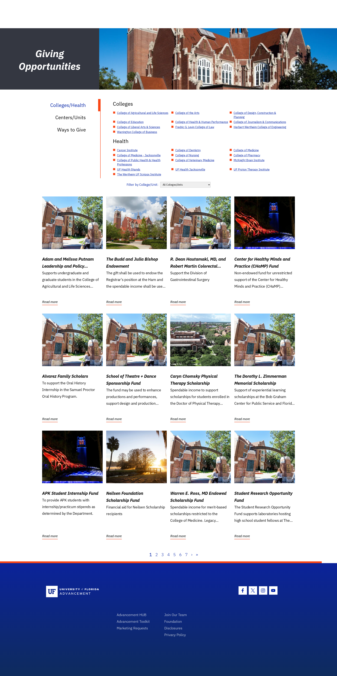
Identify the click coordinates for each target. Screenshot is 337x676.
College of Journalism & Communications (260, 122)
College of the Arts (187, 113)
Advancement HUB (131, 614)
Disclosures (173, 628)
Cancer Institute (127, 150)
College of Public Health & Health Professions (138, 162)
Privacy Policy (175, 634)
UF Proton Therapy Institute (252, 169)
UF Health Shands (128, 169)
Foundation (173, 621)
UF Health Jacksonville (190, 169)
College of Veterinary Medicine (194, 160)
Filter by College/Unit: (142, 185)
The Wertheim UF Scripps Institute (139, 174)
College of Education (130, 122)
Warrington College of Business (137, 132)
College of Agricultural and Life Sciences (142, 113)
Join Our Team (175, 614)
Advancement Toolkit (133, 621)
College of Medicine (246, 150)
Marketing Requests (132, 628)
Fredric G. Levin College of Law (194, 127)
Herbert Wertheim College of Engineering (260, 127)
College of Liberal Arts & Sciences (138, 127)
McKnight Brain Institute (249, 160)
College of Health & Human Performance (201, 122)
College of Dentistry (188, 150)
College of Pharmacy (247, 155)
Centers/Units (70, 117)
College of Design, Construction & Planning (255, 115)
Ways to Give (71, 129)
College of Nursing (187, 155)
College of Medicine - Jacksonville (139, 155)
